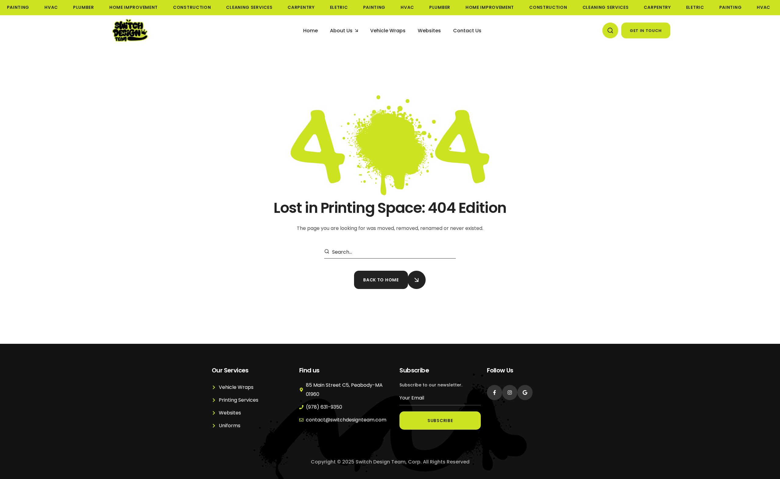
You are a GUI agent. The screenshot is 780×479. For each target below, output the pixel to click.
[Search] (328, 252)
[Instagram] (509, 392)
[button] (610, 30)
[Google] (525, 392)
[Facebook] (494, 392)
